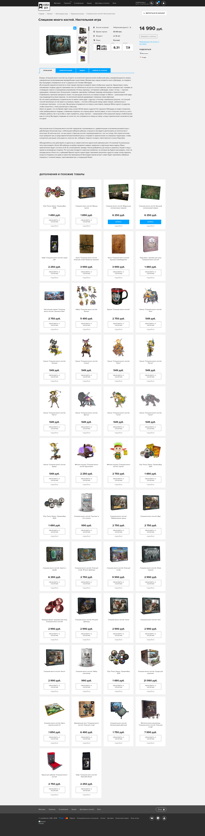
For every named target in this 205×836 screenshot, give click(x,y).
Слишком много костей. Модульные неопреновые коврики (118, 207)
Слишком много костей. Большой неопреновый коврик (150, 207)
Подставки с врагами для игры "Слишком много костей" (150, 259)
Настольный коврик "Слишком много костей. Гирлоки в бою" (54, 310)
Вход (160, 809)
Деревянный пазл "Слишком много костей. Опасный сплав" (86, 724)
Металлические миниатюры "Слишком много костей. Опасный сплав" (150, 725)
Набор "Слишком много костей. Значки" (86, 310)
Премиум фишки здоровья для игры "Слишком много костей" (54, 621)
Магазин (57, 3)
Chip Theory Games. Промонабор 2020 (54, 517)
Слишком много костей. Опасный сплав (118, 569)
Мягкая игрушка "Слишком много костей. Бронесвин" (86, 465)
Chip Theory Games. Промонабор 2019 (118, 672)
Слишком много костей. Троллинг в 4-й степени (86, 517)
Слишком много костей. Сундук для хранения (150, 672)
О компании (78, 3)
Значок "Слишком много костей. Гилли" (118, 414)
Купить (119, 222)
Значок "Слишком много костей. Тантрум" (54, 362)
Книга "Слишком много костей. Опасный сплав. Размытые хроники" (86, 259)
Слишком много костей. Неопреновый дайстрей (118, 724)
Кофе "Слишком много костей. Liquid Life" (54, 259)
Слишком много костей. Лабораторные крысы (118, 517)
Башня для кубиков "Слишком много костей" (54, 776)
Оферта (72, 818)
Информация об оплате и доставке (149, 43)
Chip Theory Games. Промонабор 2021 (150, 465)
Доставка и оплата (102, 3)
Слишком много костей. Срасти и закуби (54, 569)
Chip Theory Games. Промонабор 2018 (54, 207)
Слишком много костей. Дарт (151, 516)
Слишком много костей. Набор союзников (86, 672)
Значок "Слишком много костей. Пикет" (118, 362)
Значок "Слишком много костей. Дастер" (86, 414)
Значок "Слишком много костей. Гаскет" (150, 414)
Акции (89, 3)
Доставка (110, 818)
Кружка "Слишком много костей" (118, 309)
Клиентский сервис (122, 818)
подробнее (54, 226)
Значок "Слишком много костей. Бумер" (54, 465)
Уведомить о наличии (148, 36)
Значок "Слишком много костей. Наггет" (54, 414)
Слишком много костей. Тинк (151, 620)
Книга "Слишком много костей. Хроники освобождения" (118, 259)
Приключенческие (77, 14)
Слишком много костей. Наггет (54, 671)
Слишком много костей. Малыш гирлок (86, 207)
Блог (114, 3)
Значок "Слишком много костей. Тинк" (150, 310)
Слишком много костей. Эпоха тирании (150, 569)
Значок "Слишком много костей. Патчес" (150, 362)
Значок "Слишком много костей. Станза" (86, 362)
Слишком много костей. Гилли (118, 620)
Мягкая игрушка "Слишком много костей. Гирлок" (118, 465)
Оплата (102, 818)
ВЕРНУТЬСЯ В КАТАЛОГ (155, 13)
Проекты (67, 3)
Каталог (50, 14)
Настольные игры (62, 14)
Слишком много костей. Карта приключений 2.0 (54, 724)
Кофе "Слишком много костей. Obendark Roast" (86, 776)
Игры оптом (135, 818)
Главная (41, 14)
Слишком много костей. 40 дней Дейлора (86, 621)
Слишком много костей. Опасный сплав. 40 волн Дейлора (86, 569)
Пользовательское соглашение (88, 818)
